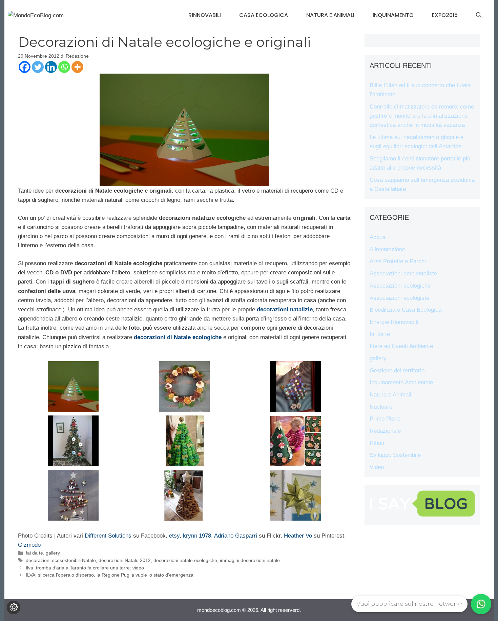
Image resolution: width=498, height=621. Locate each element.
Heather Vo (298, 535)
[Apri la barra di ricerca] (479, 15)
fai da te (34, 553)
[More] (77, 67)
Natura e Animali (330, 15)
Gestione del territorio (397, 370)
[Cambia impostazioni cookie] (13, 607)
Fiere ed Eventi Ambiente (401, 346)
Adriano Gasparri (235, 535)
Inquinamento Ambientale (401, 382)
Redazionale (385, 431)
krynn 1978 (197, 535)
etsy (174, 535)
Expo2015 (445, 15)
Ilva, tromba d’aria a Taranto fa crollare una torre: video (85, 567)
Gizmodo (29, 545)
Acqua (378, 237)
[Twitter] (38, 67)
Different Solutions (108, 535)
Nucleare (381, 407)
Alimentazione (387, 249)
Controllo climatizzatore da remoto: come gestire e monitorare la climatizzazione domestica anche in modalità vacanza (422, 115)
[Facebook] (24, 67)
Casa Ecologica (263, 15)
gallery (53, 553)
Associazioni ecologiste (399, 298)
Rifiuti (377, 443)
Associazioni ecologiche (400, 286)
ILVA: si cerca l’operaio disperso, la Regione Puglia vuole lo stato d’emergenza (109, 575)
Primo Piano (385, 418)
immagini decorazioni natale (250, 560)
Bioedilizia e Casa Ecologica (405, 310)
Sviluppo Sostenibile (395, 455)
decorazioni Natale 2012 (125, 560)
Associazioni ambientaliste (403, 273)
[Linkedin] (51, 67)
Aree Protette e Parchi (398, 261)
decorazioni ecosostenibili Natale (61, 560)
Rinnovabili (204, 15)
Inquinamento (393, 15)
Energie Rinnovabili (394, 322)
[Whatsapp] (64, 67)
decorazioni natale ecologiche (185, 560)
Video (377, 467)
